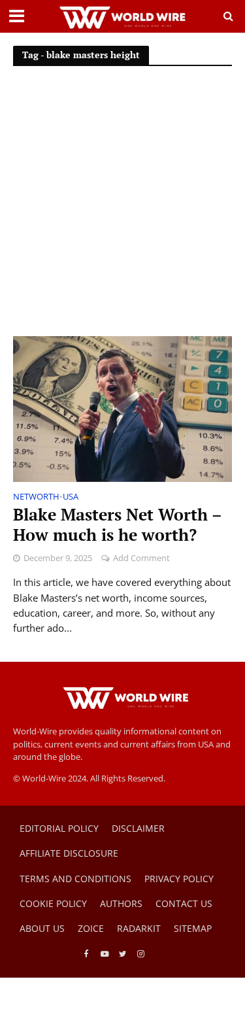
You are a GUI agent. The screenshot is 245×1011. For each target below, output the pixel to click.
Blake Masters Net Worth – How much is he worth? (117, 525)
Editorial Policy (59, 828)
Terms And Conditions (75, 878)
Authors (121, 903)
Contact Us (183, 903)
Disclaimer (138, 828)
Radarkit (139, 928)
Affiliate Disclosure (69, 853)
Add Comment (141, 558)
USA (70, 497)
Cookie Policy (53, 903)
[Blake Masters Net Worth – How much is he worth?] (122, 408)
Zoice (91, 928)
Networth (36, 497)
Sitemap (193, 928)
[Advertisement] (122, 207)
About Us (42, 928)
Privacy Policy (179, 878)
